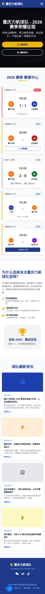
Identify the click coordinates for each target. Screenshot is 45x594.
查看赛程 (24, 44)
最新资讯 (24, 52)
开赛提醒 (23, 148)
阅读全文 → (8, 411)
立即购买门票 (23, 249)
